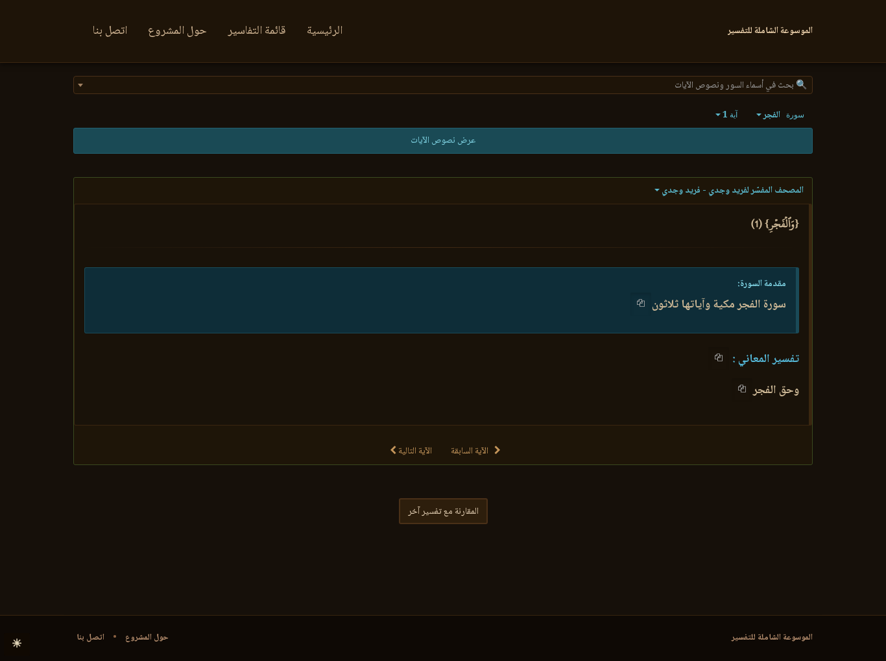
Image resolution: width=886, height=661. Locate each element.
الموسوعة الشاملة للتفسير (772, 638)
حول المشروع (177, 31)
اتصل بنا (110, 31)
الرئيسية (324, 31)
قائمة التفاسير (257, 31)
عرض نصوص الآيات (443, 141)
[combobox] (443, 85)
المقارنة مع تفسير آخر (443, 512)
